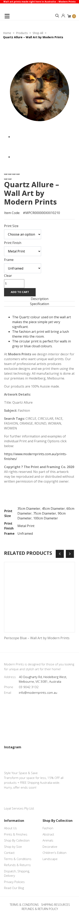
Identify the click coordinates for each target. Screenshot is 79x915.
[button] (57, 16)
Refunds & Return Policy (40, 909)
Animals (48, 840)
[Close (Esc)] (5, 174)
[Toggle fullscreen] (13, 174)
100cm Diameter (45, 518)
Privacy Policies (14, 882)
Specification (39, 304)
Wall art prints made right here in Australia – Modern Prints (39, 1)
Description (39, 299)
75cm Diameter (44, 513)
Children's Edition (54, 853)
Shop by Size (13, 847)
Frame (9, 259)
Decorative (50, 847)
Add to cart (20, 292)
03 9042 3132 (29, 687)
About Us (10, 828)
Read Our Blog (14, 888)
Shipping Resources (55, 905)
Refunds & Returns (17, 865)
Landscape (50, 859)
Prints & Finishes (15, 834)
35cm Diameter (28, 508)
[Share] (9, 174)
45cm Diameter (53, 508)
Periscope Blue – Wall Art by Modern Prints (36, 638)
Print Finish (12, 243)
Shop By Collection (17, 840)
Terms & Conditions (17, 859)
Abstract (48, 834)
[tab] (39, 298)
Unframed (25, 533)
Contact (9, 853)
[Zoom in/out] (17, 174)
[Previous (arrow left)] (5, 179)
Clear (8, 275)
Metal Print (25, 526)
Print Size (11, 226)
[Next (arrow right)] (9, 179)
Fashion (48, 828)
